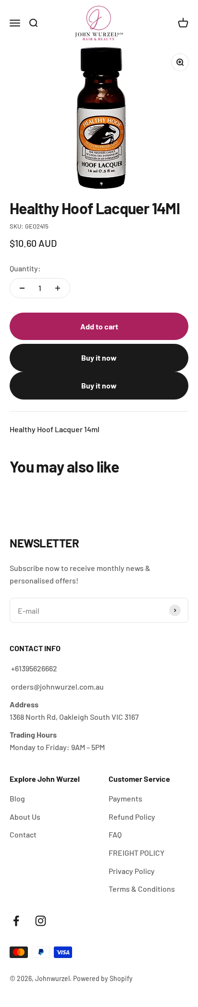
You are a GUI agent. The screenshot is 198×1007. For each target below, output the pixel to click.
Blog (17, 798)
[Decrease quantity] (22, 288)
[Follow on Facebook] (16, 920)
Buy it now (99, 357)
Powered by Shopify (103, 978)
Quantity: (25, 268)
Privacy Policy (132, 870)
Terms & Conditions (142, 888)
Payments (125, 798)
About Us (25, 816)
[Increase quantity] (58, 288)
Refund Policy (132, 816)
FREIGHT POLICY (136, 852)
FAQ (115, 834)
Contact (23, 834)
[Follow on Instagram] (40, 920)
